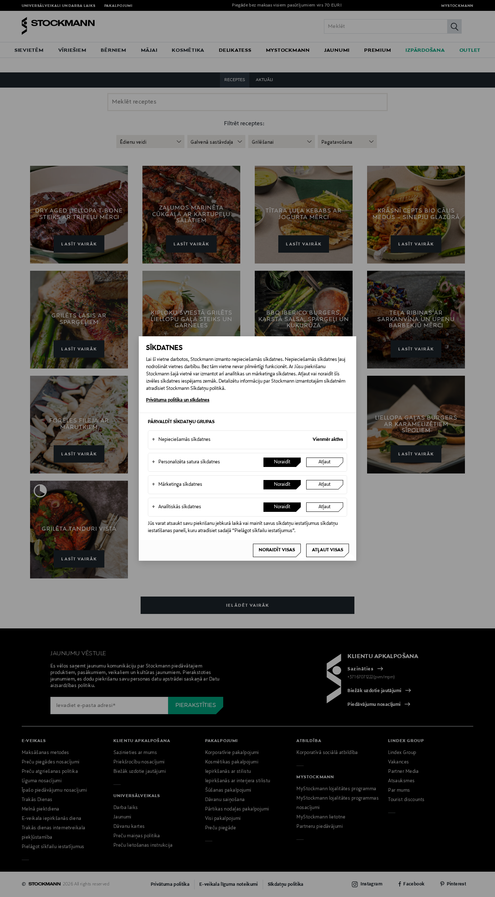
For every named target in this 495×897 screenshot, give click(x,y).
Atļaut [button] (324, 462)
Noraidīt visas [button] (277, 550)
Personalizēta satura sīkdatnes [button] (186, 462)
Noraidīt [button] (282, 462)
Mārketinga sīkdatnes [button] (177, 484)
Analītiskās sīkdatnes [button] (176, 507)
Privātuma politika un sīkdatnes (177, 400)
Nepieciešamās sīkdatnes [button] (181, 440)
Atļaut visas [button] (327, 550)
